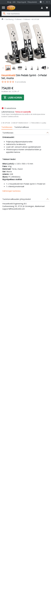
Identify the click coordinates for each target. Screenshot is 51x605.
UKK (14, 2)
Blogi (9, 2)
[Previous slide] (3, 68)
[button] (42, 2)
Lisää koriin (12, 97)
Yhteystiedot (32, 2)
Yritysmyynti (21, 2)
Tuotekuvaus (6, 127)
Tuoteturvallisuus (21, 127)
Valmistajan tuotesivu (11, 191)
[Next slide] (48, 68)
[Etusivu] (11, 7)
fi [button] (47, 2)
